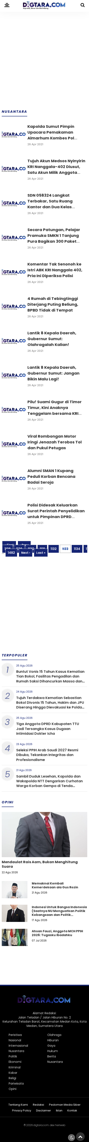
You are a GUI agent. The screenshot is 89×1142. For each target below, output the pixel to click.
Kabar (13, 1073)
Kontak (72, 1111)
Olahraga (54, 1035)
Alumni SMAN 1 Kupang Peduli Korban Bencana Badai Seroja (51, 476)
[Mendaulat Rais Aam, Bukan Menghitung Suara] (44, 849)
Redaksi (38, 1105)
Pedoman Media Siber (65, 1105)
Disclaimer (43, 1111)
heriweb (60, 1125)
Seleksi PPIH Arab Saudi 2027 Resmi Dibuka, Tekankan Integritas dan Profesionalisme (47, 755)
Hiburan (53, 1040)
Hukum (52, 1051)
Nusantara (16, 1051)
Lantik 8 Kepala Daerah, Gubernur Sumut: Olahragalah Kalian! (51, 338)
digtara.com (41, 1125)
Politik (13, 1056)
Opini (12, 1089)
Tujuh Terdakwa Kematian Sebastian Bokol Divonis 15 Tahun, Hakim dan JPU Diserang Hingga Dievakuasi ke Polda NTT (50, 705)
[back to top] (80, 1136)
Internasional (18, 1045)
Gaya (51, 1045)
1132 (54, 549)
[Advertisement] (44, 57)
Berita (51, 1056)
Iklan (59, 1111)
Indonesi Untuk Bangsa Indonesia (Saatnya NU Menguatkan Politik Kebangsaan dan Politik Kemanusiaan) (59, 913)
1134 (77, 549)
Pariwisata (16, 1083)
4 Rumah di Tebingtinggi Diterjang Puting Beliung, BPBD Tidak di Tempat (52, 304)
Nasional (15, 1040)
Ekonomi (15, 1062)
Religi (12, 1078)
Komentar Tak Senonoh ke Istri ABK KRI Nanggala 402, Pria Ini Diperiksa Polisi (54, 269)
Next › (25, 553)
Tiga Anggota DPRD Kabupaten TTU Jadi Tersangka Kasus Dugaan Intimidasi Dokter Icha (47, 728)
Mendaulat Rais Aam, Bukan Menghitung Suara (40, 864)
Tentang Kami (18, 1105)
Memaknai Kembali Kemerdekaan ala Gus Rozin (55, 885)
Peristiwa (15, 1035)
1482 (11, 553)
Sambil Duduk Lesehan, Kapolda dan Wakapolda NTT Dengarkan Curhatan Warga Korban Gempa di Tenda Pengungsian (49, 783)
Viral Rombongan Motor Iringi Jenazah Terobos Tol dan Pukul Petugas (54, 442)
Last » (40, 553)
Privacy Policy (21, 1111)
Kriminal (15, 1067)
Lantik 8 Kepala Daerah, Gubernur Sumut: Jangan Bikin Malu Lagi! (53, 373)
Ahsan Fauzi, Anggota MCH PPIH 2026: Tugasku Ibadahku (57, 933)
